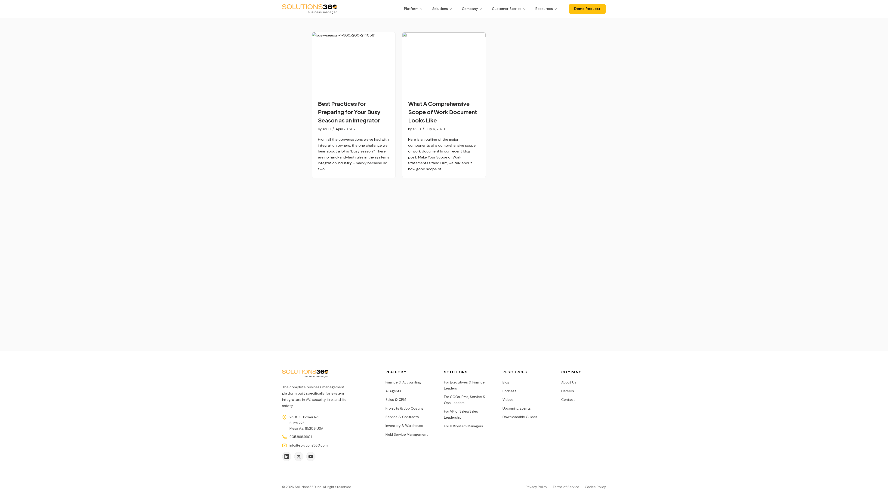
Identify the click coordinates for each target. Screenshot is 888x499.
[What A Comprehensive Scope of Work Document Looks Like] (444, 63)
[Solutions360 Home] (309, 9)
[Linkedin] (286, 456)
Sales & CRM (395, 399)
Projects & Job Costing (404, 408)
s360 (327, 129)
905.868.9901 (301, 437)
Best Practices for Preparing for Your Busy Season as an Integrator (349, 112)
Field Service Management (406, 434)
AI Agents (393, 391)
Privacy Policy (536, 487)
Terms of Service (566, 487)
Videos (508, 399)
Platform (411, 8)
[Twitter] (298, 456)
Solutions (440, 8)
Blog (506, 382)
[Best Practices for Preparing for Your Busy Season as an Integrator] (353, 63)
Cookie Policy (595, 487)
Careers (567, 391)
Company (470, 8)
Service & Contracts (402, 417)
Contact (568, 399)
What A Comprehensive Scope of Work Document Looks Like (442, 112)
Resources (544, 8)
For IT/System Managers (463, 426)
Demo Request (587, 8)
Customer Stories (506, 8)
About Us (568, 382)
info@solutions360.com (309, 445)
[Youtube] (310, 456)
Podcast (509, 391)
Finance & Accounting (403, 382)
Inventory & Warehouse (404, 425)
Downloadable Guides (520, 417)
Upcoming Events (517, 408)
